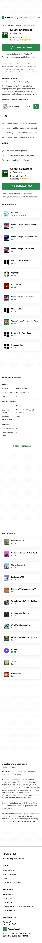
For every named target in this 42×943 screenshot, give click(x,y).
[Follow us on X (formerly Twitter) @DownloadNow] (9, 923)
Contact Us (7, 879)
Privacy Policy (8, 894)
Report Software (23, 446)
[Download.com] (7, 17)
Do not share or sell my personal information (19, 906)
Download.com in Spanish (12, 883)
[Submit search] (17, 17)
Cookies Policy (8, 902)
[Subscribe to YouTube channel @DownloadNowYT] (14, 923)
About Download (9, 871)
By (17, 37)
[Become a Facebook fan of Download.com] (5, 923)
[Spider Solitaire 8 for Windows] (5, 35)
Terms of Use (7, 899)
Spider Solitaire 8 (21, 31)
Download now (23, 47)
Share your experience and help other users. (20, 57)
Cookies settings (9, 910)
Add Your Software (9, 875)
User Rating (14, 40)
